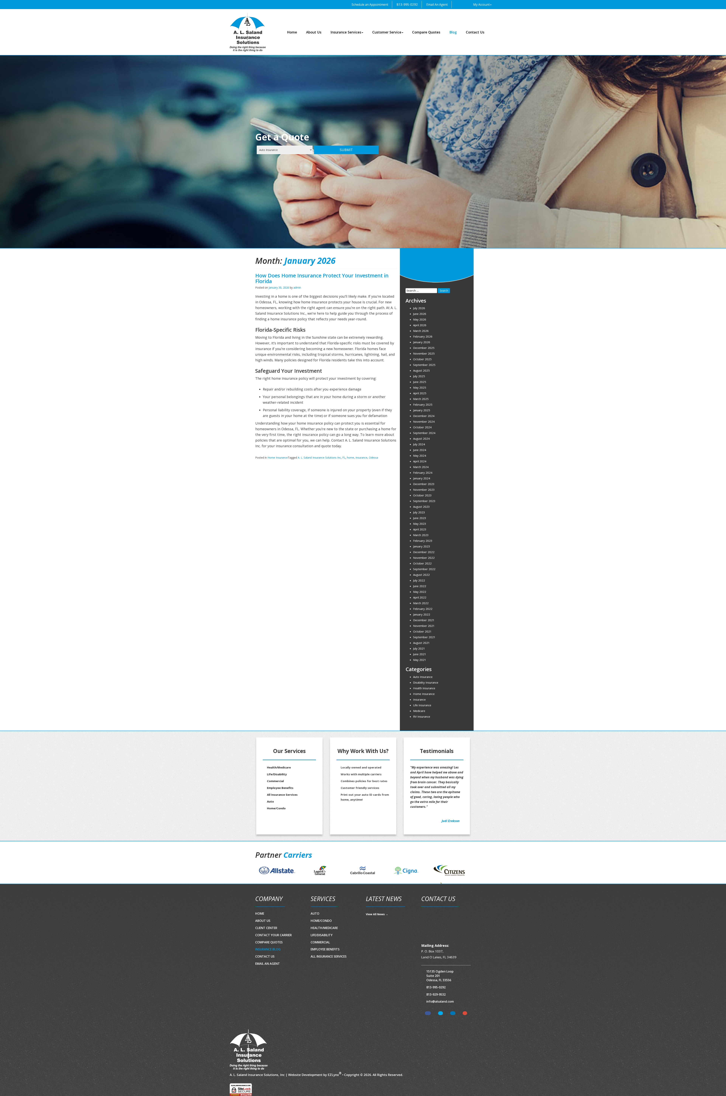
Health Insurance (424, 688)
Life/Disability (277, 774)
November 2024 (424, 421)
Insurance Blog (268, 949)
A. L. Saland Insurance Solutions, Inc (257, 1075)
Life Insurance (422, 705)
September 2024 (424, 433)
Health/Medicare (279, 767)
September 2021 (424, 637)
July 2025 (419, 376)
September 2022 (424, 569)
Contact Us (475, 32)
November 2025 (424, 353)
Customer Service (386, 32)
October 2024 (422, 427)
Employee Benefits (280, 788)
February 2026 (422, 336)
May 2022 (419, 592)
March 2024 (421, 467)
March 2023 (421, 535)
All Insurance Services (282, 794)
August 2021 (421, 643)
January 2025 (421, 410)
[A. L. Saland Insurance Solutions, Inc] (249, 1049)
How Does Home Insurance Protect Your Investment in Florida (322, 278)
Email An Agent (437, 4)
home (350, 457)
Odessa (373, 457)
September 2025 (424, 365)
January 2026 (421, 342)
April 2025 (419, 393)
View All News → (377, 914)
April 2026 (419, 325)
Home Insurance (278, 457)
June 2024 (419, 450)
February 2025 (422, 404)
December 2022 (423, 552)
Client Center (266, 928)
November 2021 (424, 626)
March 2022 (421, 603)
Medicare (419, 711)
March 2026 (421, 331)
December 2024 (423, 416)
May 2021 (419, 660)
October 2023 (422, 495)
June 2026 (419, 314)
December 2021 (423, 620)
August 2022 (421, 575)
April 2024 (419, 461)
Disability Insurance (425, 682)
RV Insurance (421, 716)
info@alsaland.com (440, 1001)
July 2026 (419, 308)
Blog (453, 32)
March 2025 (421, 399)
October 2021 (422, 631)
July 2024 (419, 444)
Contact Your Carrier (273, 935)
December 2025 (423, 348)
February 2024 (422, 472)
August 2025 (421, 370)
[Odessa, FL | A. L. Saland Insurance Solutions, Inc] (248, 32)
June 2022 (419, 586)
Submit (346, 149)
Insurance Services (345, 32)
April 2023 (419, 529)
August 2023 (421, 506)
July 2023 (419, 512)
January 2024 (421, 478)
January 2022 (421, 614)
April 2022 (419, 597)
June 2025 (419, 382)
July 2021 (419, 648)
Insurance (419, 699)
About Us (313, 32)
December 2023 (423, 484)
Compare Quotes (426, 32)
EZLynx (333, 1075)
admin (297, 287)
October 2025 (422, 359)
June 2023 (419, 518)
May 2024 (419, 455)
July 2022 (419, 580)
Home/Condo (276, 808)
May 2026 (419, 319)
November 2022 (424, 558)
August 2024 (421, 438)
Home (292, 32)
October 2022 (422, 563)
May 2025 (419, 387)
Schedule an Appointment (369, 4)
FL (343, 457)
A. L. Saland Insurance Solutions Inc (319, 457)
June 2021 (419, 654)
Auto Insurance (423, 677)
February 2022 (422, 609)
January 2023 (421, 546)
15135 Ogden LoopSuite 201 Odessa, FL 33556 (440, 975)
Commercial (275, 781)
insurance (361, 457)
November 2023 (424, 489)
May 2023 (419, 523)
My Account (481, 4)
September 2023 (424, 501)
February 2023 (422, 541)
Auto (270, 801)
